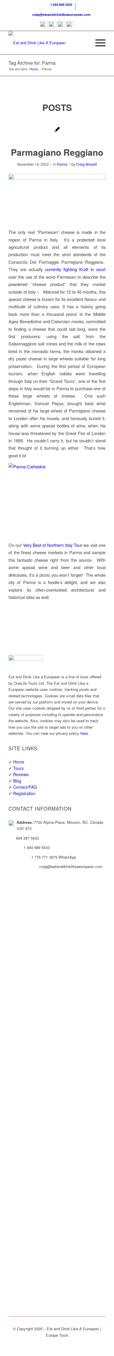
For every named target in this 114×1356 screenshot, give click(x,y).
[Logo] (47, 42)
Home (18, 762)
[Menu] (97, 42)
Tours (18, 768)
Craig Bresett (86, 164)
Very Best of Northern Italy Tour (52, 545)
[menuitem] (58, 6)
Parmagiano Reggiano (57, 152)
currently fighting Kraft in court (75, 269)
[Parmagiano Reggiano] (57, 130)
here (84, 733)
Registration (24, 793)
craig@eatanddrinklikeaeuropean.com (60, 14)
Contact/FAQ (25, 787)
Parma (62, 164)
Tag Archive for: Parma (32, 62)
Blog (17, 781)
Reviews (21, 774)
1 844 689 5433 (60, 4)
